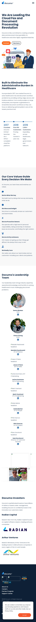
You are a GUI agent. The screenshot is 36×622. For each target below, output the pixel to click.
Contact (6, 43)
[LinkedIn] (18, 315)
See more (16, 43)
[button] (8, 133)
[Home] (7, 2)
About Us (5, 587)
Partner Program (7, 591)
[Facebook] (2, 613)
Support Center (7, 593)
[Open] (33, 3)
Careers (4, 589)
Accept (24, 615)
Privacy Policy (6, 601)
